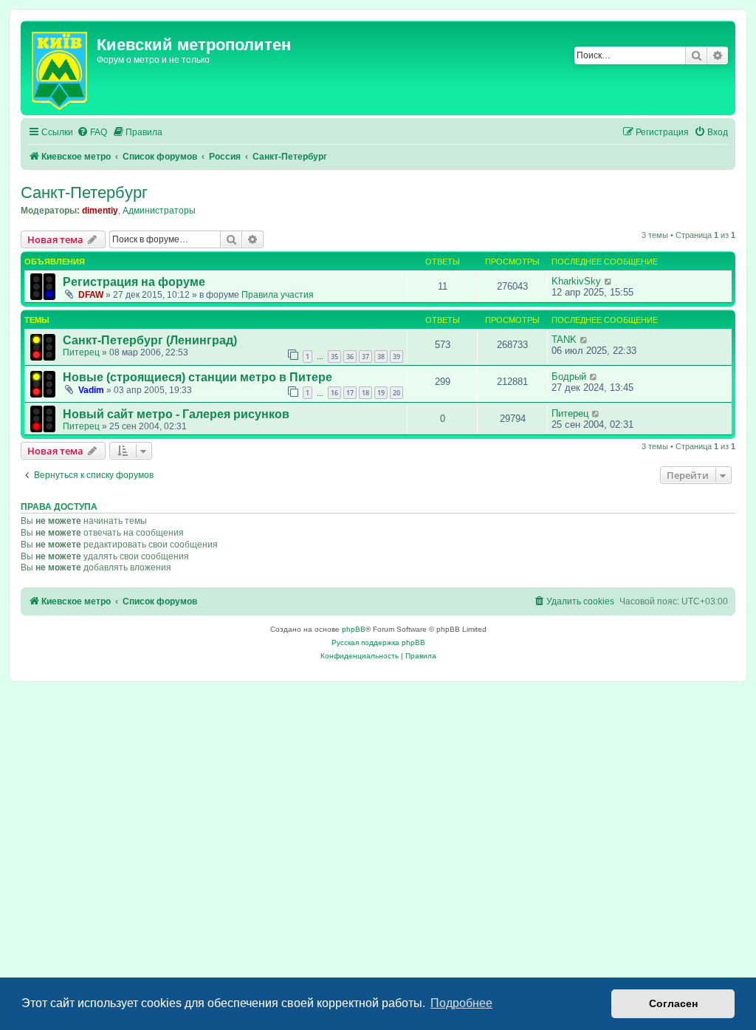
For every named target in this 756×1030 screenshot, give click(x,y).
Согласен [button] (673, 1003)
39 (396, 356)
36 (350, 356)
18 (365, 393)
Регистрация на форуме (134, 282)
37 (365, 356)
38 (381, 356)
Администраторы (159, 210)
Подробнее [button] (461, 1003)
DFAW (90, 295)
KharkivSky (576, 281)
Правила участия (277, 295)
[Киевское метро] (60, 68)
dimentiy (100, 210)
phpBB (353, 629)
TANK (564, 339)
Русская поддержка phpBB (378, 642)
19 (381, 393)
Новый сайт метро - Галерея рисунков (176, 414)
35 (334, 356)
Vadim (91, 390)
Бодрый (568, 376)
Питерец (81, 352)
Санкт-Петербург (84, 192)
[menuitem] (92, 133)
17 (350, 393)
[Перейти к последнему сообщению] (609, 281)
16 (334, 393)
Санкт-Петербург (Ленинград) (150, 340)
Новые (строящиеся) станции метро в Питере (197, 377)
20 (396, 393)
